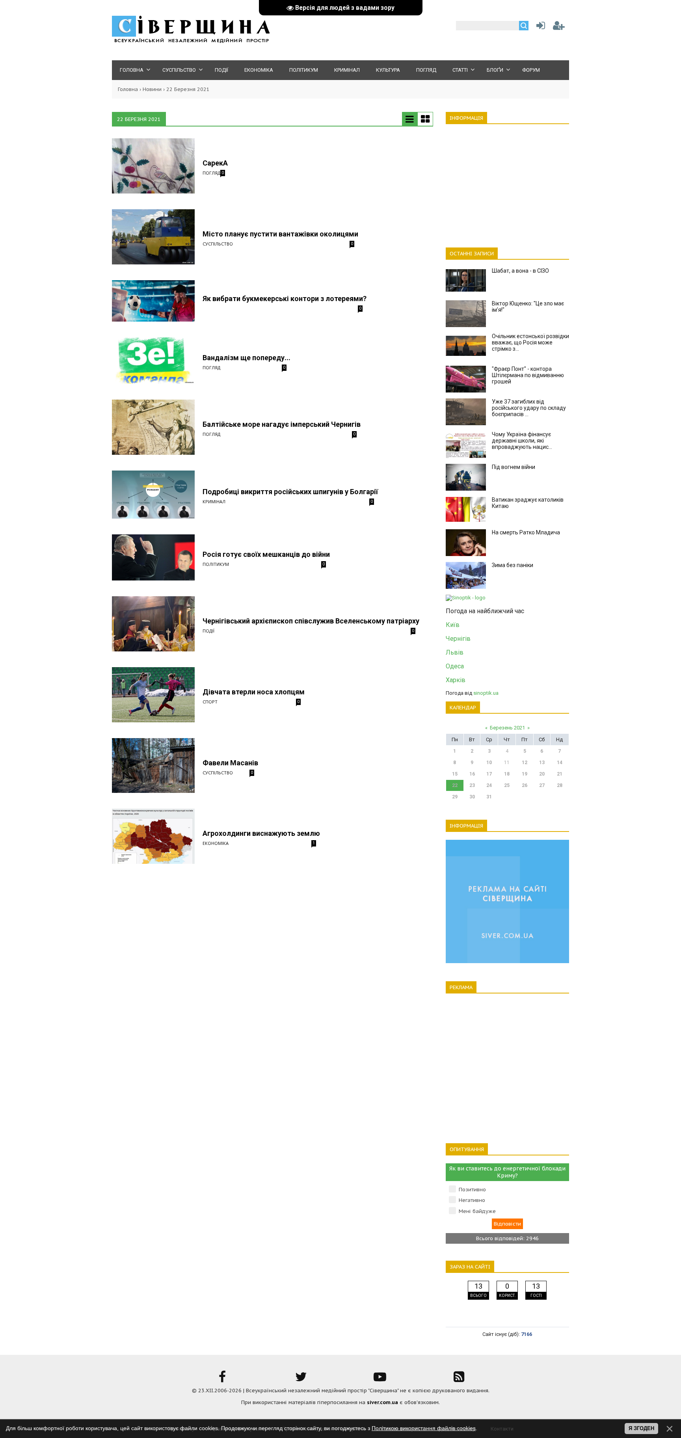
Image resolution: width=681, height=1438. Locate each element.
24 (489, 785)
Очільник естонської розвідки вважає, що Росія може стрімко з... (530, 342)
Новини (152, 89)
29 (455, 797)
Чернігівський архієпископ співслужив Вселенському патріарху (311, 621)
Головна (128, 89)
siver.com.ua (382, 1402)
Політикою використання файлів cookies (424, 1428)
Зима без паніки (512, 565)
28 (559, 785)
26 (524, 785)
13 (542, 762)
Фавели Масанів (230, 763)
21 (559, 774)
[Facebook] (222, 1379)
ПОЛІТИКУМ (216, 564)
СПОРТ (210, 702)
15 (455, 774)
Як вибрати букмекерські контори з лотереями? (285, 298)
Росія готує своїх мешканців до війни (266, 554)
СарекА (215, 163)
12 (524, 762)
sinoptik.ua (486, 693)
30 (472, 797)
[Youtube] (380, 1379)
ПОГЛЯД (211, 173)
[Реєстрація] (559, 27)
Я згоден (641, 1428)
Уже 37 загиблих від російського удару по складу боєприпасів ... (529, 407)
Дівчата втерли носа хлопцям (254, 692)
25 (507, 785)
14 (559, 762)
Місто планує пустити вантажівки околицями (280, 234)
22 (455, 785)
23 (472, 785)
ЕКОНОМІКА (216, 843)
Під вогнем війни (513, 467)
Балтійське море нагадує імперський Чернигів (282, 424)
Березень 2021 (507, 728)
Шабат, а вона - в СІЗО (520, 271)
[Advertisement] (507, 181)
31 (489, 797)
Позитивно (472, 1189)
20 (542, 774)
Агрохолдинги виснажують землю (261, 833)
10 (489, 762)
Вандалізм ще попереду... (246, 357)
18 (507, 774)
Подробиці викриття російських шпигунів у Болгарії (290, 491)
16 (472, 774)
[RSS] (458, 1379)
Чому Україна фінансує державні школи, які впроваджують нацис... (522, 440)
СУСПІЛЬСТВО (218, 244)
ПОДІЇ (208, 631)
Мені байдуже (477, 1211)
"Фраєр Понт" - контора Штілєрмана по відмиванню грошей (528, 375)
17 (489, 774)
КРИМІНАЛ (214, 501)
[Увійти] (539, 27)
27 (542, 785)
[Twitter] (301, 1379)
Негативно (472, 1200)
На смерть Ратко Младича (526, 532)
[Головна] (191, 42)
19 (524, 774)
